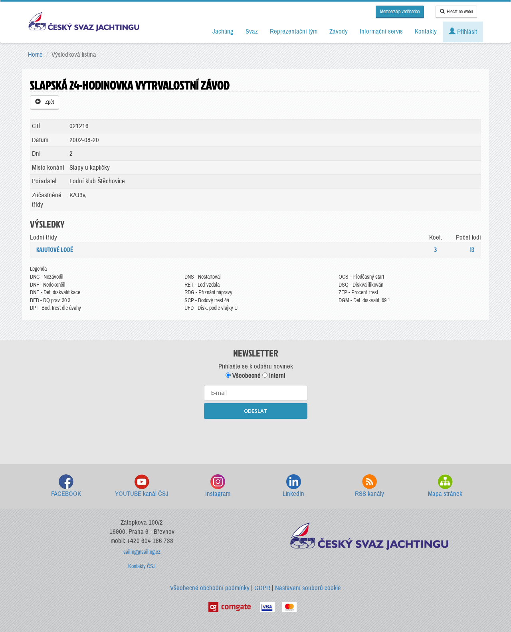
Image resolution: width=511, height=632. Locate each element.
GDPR (262, 587)
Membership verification (400, 11)
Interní (276, 375)
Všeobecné (246, 375)
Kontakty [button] (426, 31)
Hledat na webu (460, 11)
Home (35, 54)
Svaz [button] (252, 31)
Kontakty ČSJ (142, 566)
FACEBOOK (66, 493)
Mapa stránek (445, 493)
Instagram (217, 493)
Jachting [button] (223, 31)
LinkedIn (293, 493)
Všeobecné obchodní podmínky (210, 587)
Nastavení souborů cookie (308, 587)
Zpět (48, 102)
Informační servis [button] (381, 31)
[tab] (255, 249)
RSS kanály (369, 493)
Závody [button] (338, 31)
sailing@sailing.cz (141, 552)
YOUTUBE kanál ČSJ (141, 493)
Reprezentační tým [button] (293, 31)
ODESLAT (255, 410)
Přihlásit (466, 31)
